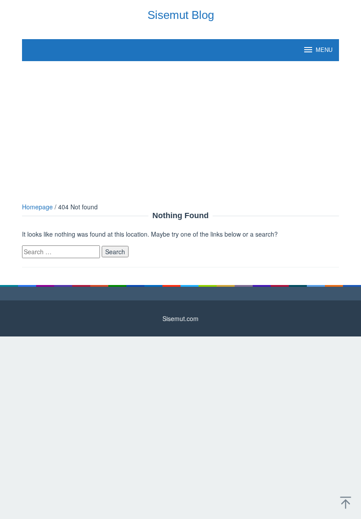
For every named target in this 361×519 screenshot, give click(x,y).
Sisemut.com (180, 318)
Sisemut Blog (180, 15)
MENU (324, 50)
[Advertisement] (180, 131)
